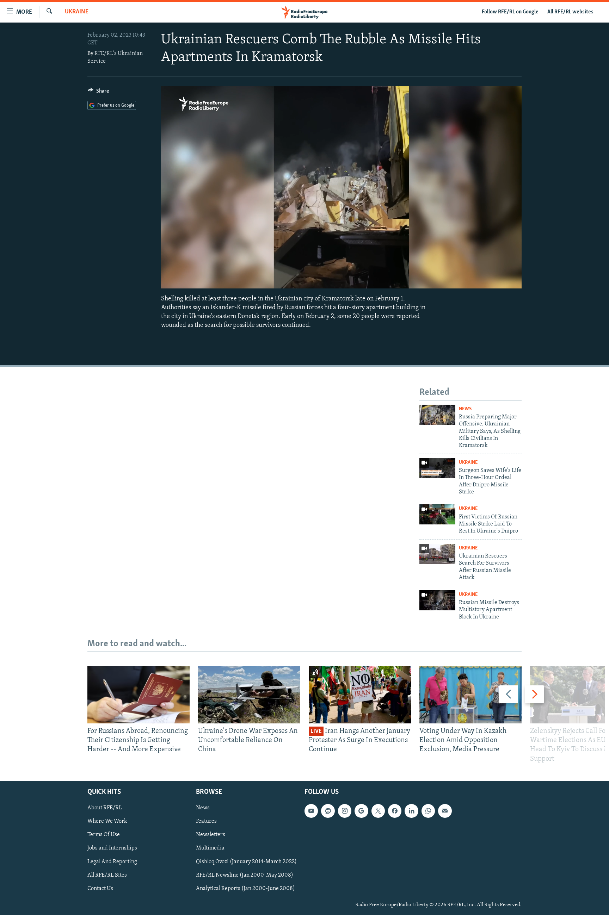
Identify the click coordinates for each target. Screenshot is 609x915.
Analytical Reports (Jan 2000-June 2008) (245, 888)
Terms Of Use (103, 835)
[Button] (98, 92)
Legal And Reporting (112, 861)
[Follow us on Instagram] (344, 810)
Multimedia (210, 848)
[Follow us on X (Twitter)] (378, 810)
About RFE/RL (104, 808)
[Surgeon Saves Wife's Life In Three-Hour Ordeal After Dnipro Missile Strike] (437, 468)
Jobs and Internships (112, 848)
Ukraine (76, 12)
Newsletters (210, 835)
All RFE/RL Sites (107, 875)
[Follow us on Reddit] (327, 810)
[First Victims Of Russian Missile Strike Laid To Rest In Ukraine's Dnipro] (437, 514)
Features (206, 821)
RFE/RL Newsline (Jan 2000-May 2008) (244, 875)
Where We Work (107, 821)
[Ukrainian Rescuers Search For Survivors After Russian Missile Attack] (437, 554)
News (465, 409)
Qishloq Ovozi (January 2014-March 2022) (246, 861)
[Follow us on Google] (361, 810)
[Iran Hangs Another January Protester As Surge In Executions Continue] (360, 694)
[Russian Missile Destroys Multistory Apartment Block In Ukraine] (437, 600)
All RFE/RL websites (570, 12)
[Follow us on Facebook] (394, 810)
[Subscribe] (444, 810)
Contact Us (100, 888)
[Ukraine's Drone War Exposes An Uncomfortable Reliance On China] (249, 694)
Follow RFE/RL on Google (510, 12)
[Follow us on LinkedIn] (411, 810)
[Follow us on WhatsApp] (428, 810)
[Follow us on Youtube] (311, 810)
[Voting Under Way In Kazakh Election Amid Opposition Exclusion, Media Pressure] (470, 694)
